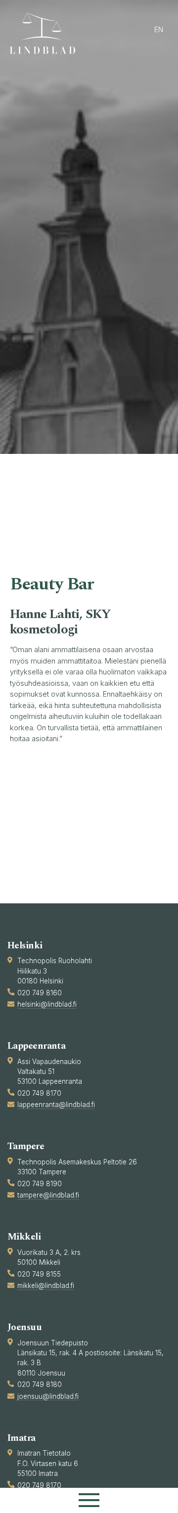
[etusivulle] (47, 33)
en (158, 29)
